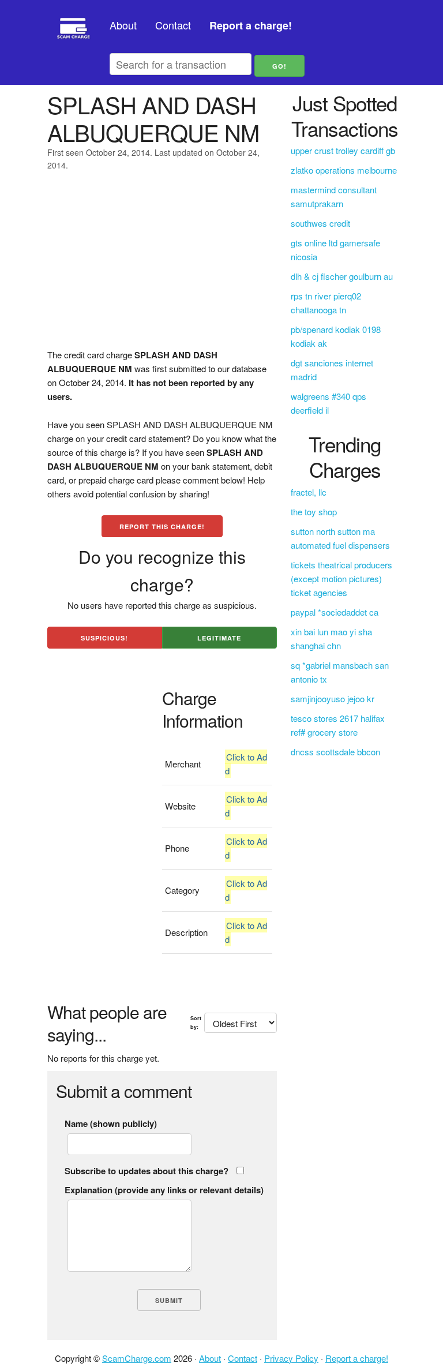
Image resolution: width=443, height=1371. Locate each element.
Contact (173, 24)
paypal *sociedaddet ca (334, 612)
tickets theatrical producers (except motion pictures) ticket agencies (341, 578)
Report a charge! (356, 1358)
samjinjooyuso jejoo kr (332, 698)
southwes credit (320, 223)
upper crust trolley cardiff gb (343, 150)
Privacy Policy (291, 1358)
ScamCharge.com (136, 1358)
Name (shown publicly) (111, 1123)
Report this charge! (162, 526)
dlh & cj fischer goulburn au (342, 276)
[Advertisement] (162, 267)
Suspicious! (104, 638)
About (123, 24)
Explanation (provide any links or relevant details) (164, 1189)
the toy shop (314, 511)
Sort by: (195, 1022)
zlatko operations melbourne (344, 170)
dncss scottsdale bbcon (335, 752)
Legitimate (219, 638)
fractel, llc (308, 492)
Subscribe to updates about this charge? (146, 1170)
